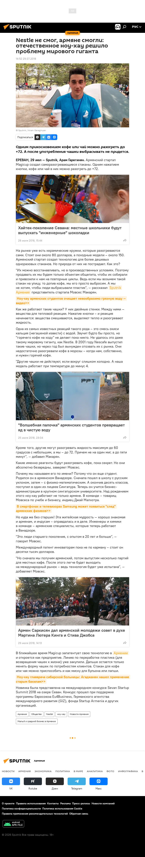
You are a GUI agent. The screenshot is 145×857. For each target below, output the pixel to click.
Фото (110, 771)
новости (8, 771)
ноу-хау (61, 714)
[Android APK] (13, 824)
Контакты (53, 803)
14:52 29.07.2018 (26, 58)
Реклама (65, 803)
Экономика (43, 771)
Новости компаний (103, 803)
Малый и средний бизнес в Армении (37, 721)
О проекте (8, 803)
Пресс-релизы (81, 803)
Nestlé (49, 714)
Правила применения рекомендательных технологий (35, 813)
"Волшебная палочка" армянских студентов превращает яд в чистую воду (71, 427)
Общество (36, 714)
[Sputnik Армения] (18, 30)
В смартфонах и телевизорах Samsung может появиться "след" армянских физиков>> (66, 508)
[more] (125, 240)
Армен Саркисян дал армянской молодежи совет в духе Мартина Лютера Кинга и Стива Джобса (71, 633)
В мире (78, 771)
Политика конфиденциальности (21, 808)
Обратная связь (78, 813)
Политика (62, 771)
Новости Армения (79, 714)
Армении (121, 653)
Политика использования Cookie (62, 808)
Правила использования (31, 803)
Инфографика (128, 771)
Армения (22, 714)
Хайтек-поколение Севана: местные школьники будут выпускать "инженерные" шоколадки (70, 230)
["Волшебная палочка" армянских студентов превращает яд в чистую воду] (72, 396)
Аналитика (95, 771)
